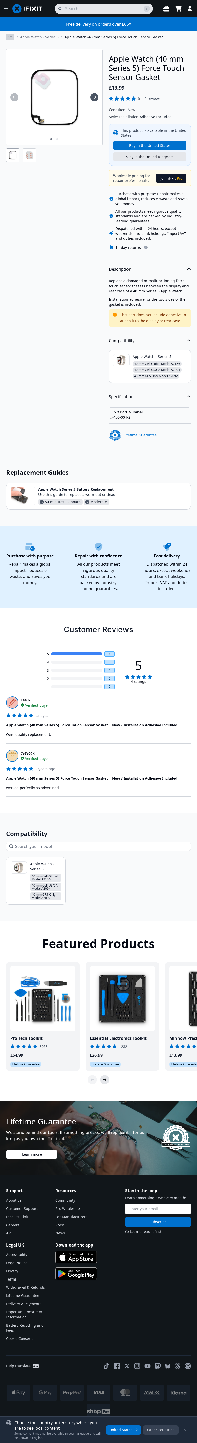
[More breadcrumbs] (10, 37)
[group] (14, 97)
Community (65, 1200)
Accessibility (16, 1254)
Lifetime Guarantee (22, 1295)
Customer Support (22, 1208)
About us (14, 1200)
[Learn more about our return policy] (146, 247)
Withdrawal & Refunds (25, 1287)
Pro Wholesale (67, 1208)
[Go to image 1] (51, 139)
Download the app (74, 1245)
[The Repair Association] (188, 1366)
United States (120, 1429)
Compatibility (121, 340)
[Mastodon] (158, 1366)
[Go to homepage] (29, 8)
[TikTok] (106, 1366)
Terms (11, 1279)
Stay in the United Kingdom (150, 156)
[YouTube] (147, 1366)
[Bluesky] (167, 1366)
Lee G (25, 699)
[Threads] (177, 1366)
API (9, 1233)
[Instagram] (137, 1366)
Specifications (122, 396)
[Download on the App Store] (76, 1257)
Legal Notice (16, 1262)
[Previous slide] (92, 1079)
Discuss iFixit (17, 1216)
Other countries (160, 1429)
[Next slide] (104, 1079)
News (60, 1233)
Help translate (18, 1365)
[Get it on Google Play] (76, 1273)
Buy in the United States (150, 145)
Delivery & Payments (23, 1303)
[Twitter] (127, 1366)
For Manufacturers (71, 1216)
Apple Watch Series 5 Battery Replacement (76, 489)
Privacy (12, 1271)
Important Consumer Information (24, 1314)
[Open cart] (178, 9)
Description (120, 269)
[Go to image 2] (57, 139)
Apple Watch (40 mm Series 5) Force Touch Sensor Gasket (114, 37)
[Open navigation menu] (6, 9)
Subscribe (158, 1221)
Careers (12, 1224)
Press (60, 1224)
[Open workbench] (166, 9)
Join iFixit (171, 178)
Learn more (32, 1154)
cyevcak (28, 753)
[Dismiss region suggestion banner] (185, 1430)
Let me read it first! (146, 1231)
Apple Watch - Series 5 (39, 37)
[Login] (190, 9)
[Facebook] (117, 1366)
